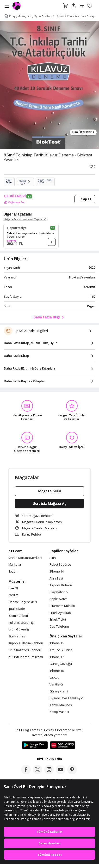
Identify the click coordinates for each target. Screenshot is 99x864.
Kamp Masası (59, 712)
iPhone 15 (57, 643)
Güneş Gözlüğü (61, 664)
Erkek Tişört (58, 620)
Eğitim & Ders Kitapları (71, 16)
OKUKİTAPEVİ (15, 196)
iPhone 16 (57, 671)
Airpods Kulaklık (61, 585)
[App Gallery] (62, 745)
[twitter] (37, 773)
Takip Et (85, 199)
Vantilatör (56, 684)
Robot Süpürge (60, 565)
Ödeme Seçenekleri (22, 602)
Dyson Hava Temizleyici (66, 698)
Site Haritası (17, 636)
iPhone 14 (57, 572)
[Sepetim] (65, 6)
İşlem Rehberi (18, 616)
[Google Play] (35, 745)
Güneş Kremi (59, 691)
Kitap (48, 16)
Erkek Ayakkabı (61, 613)
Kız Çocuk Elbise (61, 650)
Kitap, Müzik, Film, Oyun (25, 16)
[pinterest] (72, 773)
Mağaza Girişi (49, 491)
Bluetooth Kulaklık (62, 606)
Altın (53, 558)
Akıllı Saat (56, 578)
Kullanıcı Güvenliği (21, 623)
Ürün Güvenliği (19, 629)
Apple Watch (59, 599)
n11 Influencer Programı (25, 657)
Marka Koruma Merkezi (25, 558)
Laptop (54, 677)
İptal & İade (16, 609)
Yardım (13, 595)
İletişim (13, 572)
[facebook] (26, 773)
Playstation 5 (59, 592)
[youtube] (60, 773)
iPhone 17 (57, 657)
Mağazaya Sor (16, 202)
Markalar (14, 565)
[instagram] (49, 773)
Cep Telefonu (59, 627)
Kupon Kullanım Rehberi (25, 643)
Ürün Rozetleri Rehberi (24, 650)
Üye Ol (13, 588)
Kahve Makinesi (61, 705)
